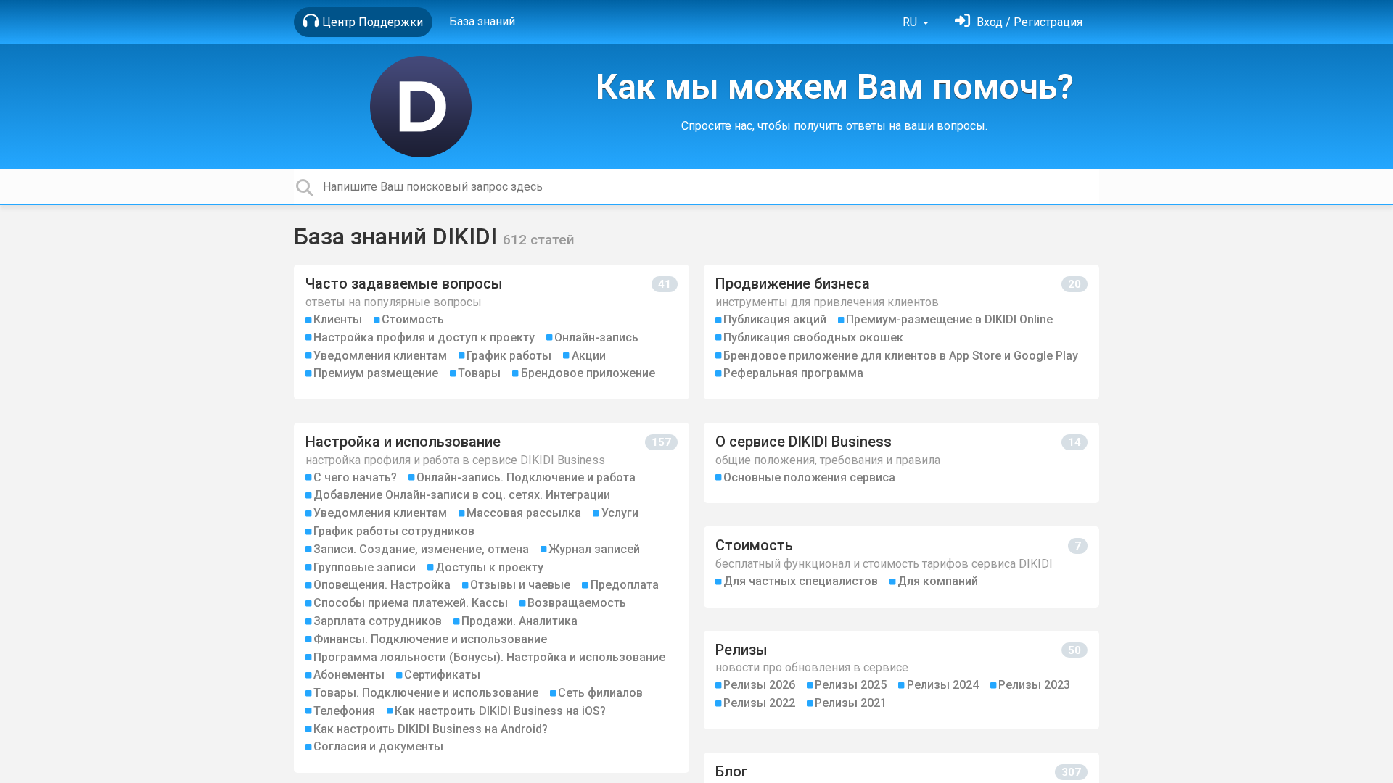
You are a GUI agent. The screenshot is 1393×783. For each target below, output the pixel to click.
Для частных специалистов (800, 581)
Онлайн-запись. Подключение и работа (526, 477)
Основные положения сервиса (809, 477)
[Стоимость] (901, 566)
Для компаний (937, 581)
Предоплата (625, 585)
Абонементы (349, 675)
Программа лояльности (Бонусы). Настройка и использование (489, 657)
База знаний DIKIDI (398, 236)
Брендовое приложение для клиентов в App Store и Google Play (900, 355)
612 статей (539, 239)
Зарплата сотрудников (377, 621)
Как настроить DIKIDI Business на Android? (430, 729)
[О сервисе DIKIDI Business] (901, 463)
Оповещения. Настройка (382, 585)
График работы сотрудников (393, 531)
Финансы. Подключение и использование (430, 639)
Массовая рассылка (524, 513)
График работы (509, 355)
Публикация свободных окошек (813, 337)
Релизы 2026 (759, 685)
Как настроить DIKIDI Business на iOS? (500, 711)
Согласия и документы (378, 746)
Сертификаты (442, 675)
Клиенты (337, 319)
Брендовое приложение (588, 373)
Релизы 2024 (943, 685)
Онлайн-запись (596, 337)
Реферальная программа (793, 373)
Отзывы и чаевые (520, 585)
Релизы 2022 (759, 703)
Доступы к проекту (489, 567)
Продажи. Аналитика (519, 621)
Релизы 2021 (851, 703)
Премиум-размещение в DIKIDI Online (949, 319)
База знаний (482, 21)
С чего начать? (355, 477)
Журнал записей (594, 549)
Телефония (344, 711)
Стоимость (413, 319)
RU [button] (911, 22)
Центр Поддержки (372, 22)
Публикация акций (774, 319)
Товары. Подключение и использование (425, 693)
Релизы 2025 (851, 685)
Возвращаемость (576, 603)
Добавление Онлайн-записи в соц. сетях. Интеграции (461, 495)
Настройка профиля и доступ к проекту (424, 337)
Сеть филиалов (600, 693)
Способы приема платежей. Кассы (410, 603)
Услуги (619, 513)
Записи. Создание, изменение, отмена (421, 549)
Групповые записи (364, 567)
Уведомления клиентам (380, 355)
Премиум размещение (375, 373)
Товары (479, 373)
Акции (589, 355)
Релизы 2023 (1034, 685)
